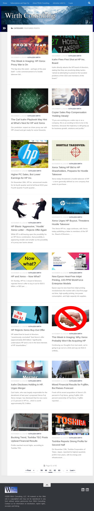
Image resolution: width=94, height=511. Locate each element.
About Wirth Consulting (41, 3)
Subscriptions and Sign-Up (20, 3)
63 (59, 470)
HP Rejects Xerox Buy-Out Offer (28, 330)
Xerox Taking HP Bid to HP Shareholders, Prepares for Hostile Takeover (70, 171)
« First (28, 470)
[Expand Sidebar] (4, 28)
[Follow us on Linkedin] (87, 489)
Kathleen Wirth (34, 57)
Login (71, 3)
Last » (72, 470)
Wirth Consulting (30, 15)
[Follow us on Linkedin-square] (83, 489)
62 (55, 470)
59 (42, 470)
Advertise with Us (59, 3)
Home (5, 3)
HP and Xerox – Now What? (26, 276)
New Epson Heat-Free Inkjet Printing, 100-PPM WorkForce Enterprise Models (67, 280)
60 (46, 470)
